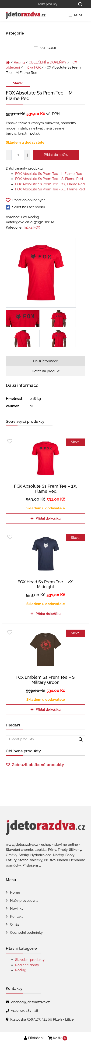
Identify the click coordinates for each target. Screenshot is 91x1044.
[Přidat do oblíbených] (10, 441)
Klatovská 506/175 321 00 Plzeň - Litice (42, 1019)
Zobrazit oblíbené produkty (38, 765)
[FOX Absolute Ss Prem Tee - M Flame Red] (41, 274)
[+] (27, 155)
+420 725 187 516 (24, 1011)
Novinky (16, 908)
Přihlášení (35, 1038)
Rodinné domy (27, 965)
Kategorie (48, 48)
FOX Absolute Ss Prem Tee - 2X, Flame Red (50, 184)
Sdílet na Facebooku (28, 207)
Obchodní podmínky (26, 932)
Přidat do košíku (56, 155)
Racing (19, 62)
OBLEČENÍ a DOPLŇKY (47, 62)
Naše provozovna (24, 901)
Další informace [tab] (45, 361)
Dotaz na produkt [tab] (46, 371)
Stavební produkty (30, 960)
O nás (14, 924)
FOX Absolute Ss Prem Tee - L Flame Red (48, 174)
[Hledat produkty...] (80, 4)
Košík (59, 1038)
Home (15, 892)
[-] (9, 155)
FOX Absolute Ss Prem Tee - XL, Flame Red (50, 189)
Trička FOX (32, 67)
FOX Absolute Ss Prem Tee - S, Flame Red (49, 179)
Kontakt (16, 917)
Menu (78, 15)
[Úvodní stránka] (8, 62)
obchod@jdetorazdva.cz (30, 1002)
